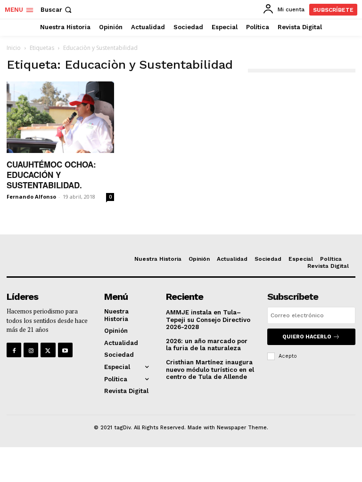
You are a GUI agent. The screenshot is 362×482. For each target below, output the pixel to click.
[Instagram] (31, 350)
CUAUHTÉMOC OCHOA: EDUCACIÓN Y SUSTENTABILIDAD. (51, 175)
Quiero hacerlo (306, 337)
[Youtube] (65, 350)
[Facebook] (14, 350)
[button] (57, 9)
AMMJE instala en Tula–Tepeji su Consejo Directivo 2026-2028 (208, 319)
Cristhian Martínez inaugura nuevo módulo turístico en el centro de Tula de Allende (210, 369)
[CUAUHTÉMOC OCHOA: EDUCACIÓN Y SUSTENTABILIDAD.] (60, 117)
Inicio (14, 48)
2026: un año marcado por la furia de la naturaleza (206, 344)
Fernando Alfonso (31, 196)
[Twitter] (48, 350)
